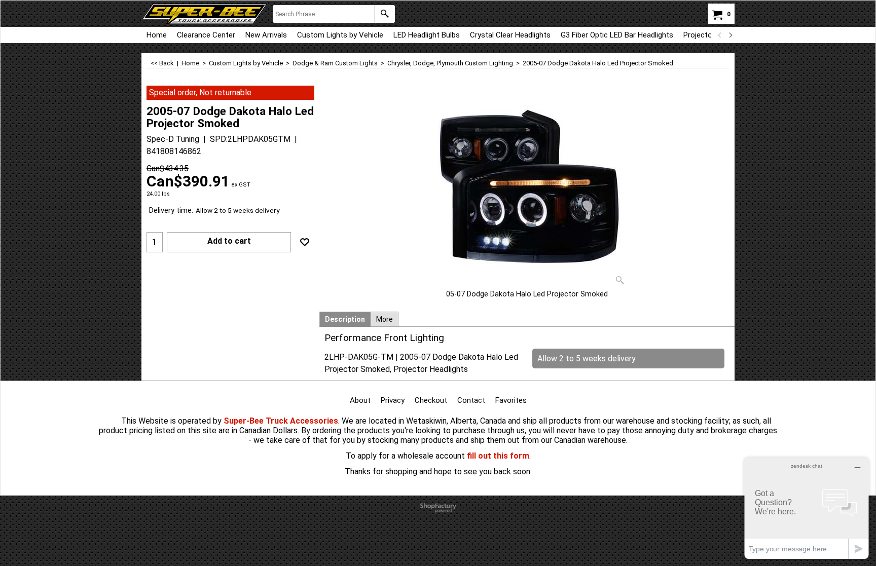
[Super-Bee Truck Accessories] (204, 14)
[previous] (719, 35)
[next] (730, 35)
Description (345, 319)
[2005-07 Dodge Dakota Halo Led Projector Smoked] (527, 187)
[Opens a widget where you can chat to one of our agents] (806, 508)
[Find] (384, 14)
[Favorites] (304, 242)
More (384, 319)
